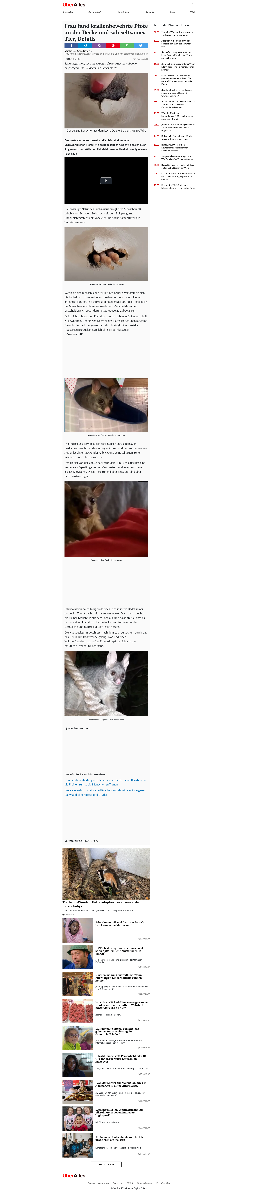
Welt (193, 12)
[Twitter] (141, 45)
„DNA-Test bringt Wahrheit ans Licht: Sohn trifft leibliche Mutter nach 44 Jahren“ (177, 55)
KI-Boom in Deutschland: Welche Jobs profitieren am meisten (177, 137)
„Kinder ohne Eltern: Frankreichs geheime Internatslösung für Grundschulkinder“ (176, 93)
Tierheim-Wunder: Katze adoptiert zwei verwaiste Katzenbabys (177, 33)
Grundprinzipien (144, 1183)
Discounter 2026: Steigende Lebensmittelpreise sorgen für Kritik (178, 186)
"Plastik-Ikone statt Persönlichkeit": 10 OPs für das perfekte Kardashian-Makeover (178, 105)
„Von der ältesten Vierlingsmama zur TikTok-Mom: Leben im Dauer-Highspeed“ (178, 128)
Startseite (67, 12)
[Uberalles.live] (73, 4)
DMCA (129, 1183)
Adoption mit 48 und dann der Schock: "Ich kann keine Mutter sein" (176, 44)
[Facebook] (71, 45)
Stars (172, 12)
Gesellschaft (95, 12)
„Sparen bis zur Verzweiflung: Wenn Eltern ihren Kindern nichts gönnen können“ (178, 67)
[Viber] (99, 45)
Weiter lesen (106, 1164)
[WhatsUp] (127, 45)
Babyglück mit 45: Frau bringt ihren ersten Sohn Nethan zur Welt (177, 166)
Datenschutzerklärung (98, 1183)
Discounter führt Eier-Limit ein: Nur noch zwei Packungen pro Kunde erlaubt (178, 177)
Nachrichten (123, 12)
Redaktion (117, 1183)
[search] (193, 4)
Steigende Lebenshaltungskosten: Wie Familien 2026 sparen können (177, 157)
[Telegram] (85, 45)
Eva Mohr (77, 59)
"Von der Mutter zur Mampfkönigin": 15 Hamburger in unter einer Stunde (177, 116)
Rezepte (150, 12)
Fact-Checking (163, 1183)
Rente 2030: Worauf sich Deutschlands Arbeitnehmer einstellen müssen (174, 148)
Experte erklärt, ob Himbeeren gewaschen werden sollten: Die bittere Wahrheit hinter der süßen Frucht (177, 79)
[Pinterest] (113, 45)
